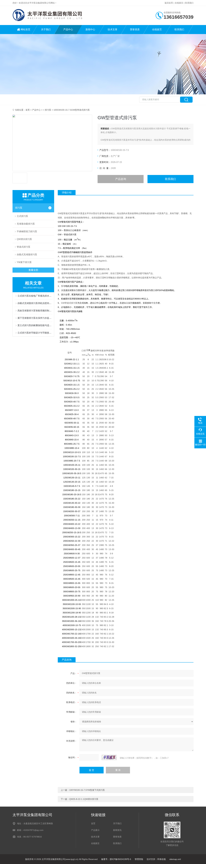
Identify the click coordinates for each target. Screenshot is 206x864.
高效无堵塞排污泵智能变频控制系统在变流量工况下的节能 (34, 310)
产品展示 (95, 830)
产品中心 (68, 29)
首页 (27, 110)
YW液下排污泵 (24, 262)
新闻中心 (90, 29)
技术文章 (112, 29)
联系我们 (189, 3)
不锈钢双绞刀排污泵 (27, 231)
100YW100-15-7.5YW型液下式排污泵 (87, 790)
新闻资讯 (117, 830)
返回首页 (169, 3)
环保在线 (161, 859)
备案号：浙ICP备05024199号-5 (116, 859)
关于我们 (46, 29)
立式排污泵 (22, 216)
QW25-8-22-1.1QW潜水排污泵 (83, 799)
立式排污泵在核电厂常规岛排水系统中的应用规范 (34, 295)
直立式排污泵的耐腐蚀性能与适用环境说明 (34, 325)
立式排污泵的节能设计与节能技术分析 (34, 332)
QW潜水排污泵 (24, 239)
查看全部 (33, 270)
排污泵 (48, 110)
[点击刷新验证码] (109, 757)
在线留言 (179, 3)
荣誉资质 (135, 29)
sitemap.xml (175, 859)
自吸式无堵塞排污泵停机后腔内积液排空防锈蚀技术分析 (34, 303)
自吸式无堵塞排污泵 (27, 254)
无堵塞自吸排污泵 (26, 223)
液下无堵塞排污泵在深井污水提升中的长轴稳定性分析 (34, 318)
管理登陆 (139, 859)
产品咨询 (120, 179)
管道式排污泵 (23, 247)
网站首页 (25, 29)
